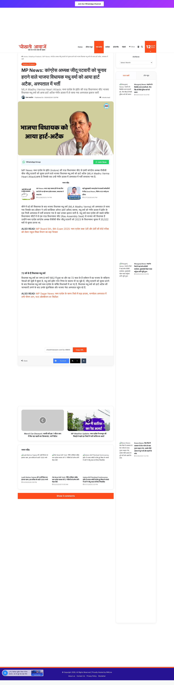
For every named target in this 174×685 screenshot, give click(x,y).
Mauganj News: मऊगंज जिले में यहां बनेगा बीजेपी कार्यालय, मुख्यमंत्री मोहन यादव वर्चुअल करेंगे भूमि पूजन (143, 267)
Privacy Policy (92, 676)
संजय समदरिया (29, 97)
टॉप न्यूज (146, 75)
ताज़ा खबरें (126, 75)
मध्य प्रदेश (99, 46)
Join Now (102, 162)
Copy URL (80, 350)
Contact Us (81, 676)
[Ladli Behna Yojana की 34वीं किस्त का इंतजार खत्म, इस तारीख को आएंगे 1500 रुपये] (35, 464)
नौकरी (124, 46)
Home (80, 46)
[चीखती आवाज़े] (32, 47)
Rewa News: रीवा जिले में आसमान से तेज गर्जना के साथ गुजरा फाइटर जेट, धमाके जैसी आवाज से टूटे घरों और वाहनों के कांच (143, 448)
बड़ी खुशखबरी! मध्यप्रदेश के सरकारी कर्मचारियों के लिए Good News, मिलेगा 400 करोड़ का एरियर (96, 191)
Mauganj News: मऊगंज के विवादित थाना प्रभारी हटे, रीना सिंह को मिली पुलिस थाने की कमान (143, 88)
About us (71, 676)
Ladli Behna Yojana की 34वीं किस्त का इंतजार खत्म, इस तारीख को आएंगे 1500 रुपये (34, 478)
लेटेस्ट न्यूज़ (89, 46)
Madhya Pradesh (35, 56)
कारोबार (107, 46)
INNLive (109, 672)
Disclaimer (102, 676)
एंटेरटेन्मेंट (116, 46)
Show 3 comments (66, 496)
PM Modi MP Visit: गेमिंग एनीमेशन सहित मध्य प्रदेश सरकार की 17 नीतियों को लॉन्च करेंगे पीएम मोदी (65, 479)
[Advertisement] (87, 24)
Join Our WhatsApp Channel (89, 4)
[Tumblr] (83, 360)
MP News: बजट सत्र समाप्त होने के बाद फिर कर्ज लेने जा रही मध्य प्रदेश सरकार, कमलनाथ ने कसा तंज (50, 191)
